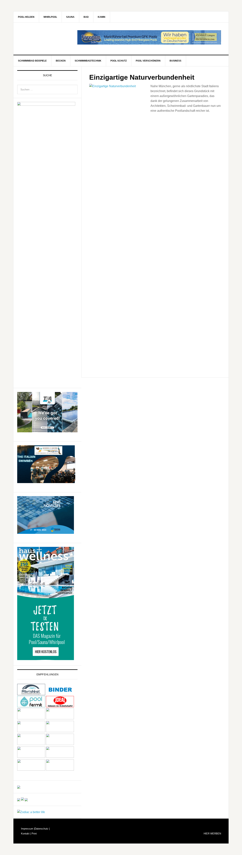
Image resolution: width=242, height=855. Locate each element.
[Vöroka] (60, 744)
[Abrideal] (31, 693)
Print (34, 833)
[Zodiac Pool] (31, 769)
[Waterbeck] (60, 756)
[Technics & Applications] (47, 430)
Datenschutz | (42, 828)
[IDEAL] (60, 705)
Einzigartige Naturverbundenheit (141, 77)
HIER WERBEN (212, 833)
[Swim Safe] (31, 744)
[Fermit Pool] (31, 705)
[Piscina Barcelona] (45, 532)
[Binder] (60, 693)
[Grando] (31, 718)
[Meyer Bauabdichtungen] (60, 718)
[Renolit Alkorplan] (18, 786)
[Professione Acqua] (46, 481)
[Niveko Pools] (31, 731)
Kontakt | (26, 833)
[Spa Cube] (18, 799)
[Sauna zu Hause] (60, 769)
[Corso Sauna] (26, 799)
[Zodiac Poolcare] (31, 812)
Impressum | (28, 828)
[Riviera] (60, 731)
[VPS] (31, 756)
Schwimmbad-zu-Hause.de (45, 38)
